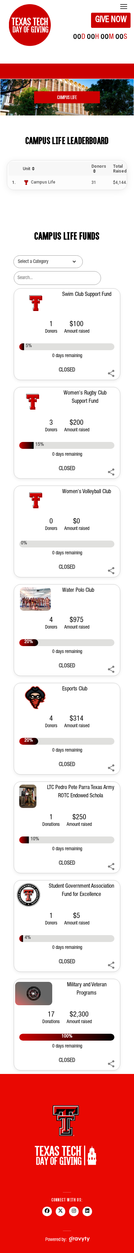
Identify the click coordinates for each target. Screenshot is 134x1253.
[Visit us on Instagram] (73, 1216)
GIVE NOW (111, 20)
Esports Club (74, 689)
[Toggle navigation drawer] (123, 6)
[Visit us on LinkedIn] (87, 1216)
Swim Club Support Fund (86, 295)
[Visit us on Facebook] (47, 1216)
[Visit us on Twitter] (60, 1216)
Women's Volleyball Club (86, 492)
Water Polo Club (78, 591)
